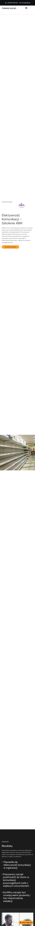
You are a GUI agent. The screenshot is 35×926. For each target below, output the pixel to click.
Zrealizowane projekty (7, 202)
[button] (26, 7)
